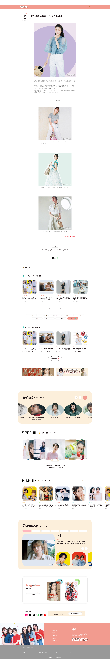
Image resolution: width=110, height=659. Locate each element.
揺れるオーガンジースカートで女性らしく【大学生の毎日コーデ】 (54, 231)
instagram (26, 615)
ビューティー (45, 530)
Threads (41, 615)
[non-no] (24, 7)
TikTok (30, 615)
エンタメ (73, 530)
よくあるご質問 (54, 630)
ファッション (36, 530)
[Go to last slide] (76, 397)
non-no (80, 639)
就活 (55, 530)
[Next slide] (80, 397)
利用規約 (53, 632)
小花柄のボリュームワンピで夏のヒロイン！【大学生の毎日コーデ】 (55, 187)
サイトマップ (54, 628)
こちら (81, 635)
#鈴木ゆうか (53, 249)
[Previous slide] (52, 460)
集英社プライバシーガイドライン (57, 633)
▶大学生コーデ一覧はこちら (70, 236)
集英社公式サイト (55, 638)
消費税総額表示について (56, 637)
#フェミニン (59, 249)
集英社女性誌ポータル (55, 640)
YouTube (45, 615)
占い (83, 530)
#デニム (65, 249)
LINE (56, 258)
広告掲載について (55, 635)
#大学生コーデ (45, 249)
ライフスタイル (64, 530)
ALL (26, 530)
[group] (38, 550)
